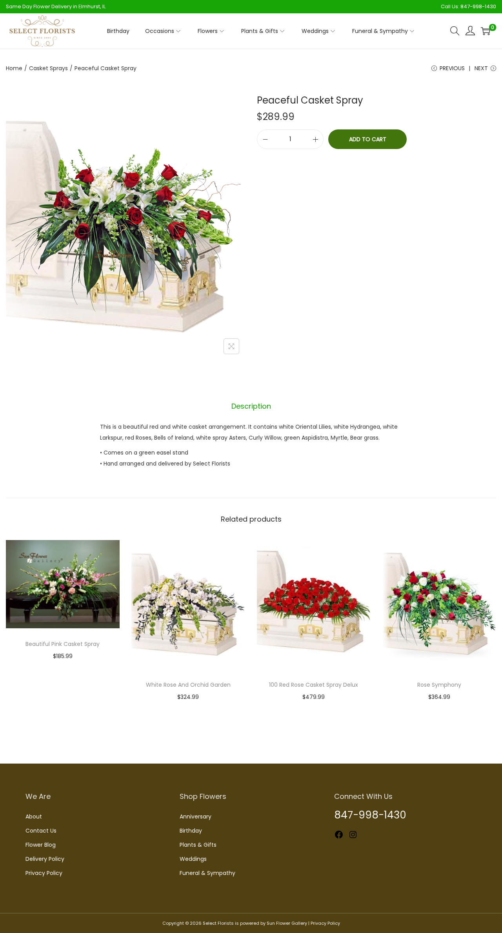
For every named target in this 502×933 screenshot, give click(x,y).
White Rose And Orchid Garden (188, 685)
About (33, 816)
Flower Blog (40, 845)
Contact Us (40, 831)
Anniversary (195, 816)
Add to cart (367, 139)
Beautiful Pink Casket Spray (62, 644)
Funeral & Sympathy (207, 873)
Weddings (193, 859)
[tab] (251, 406)
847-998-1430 (478, 6)
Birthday (191, 831)
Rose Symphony (439, 685)
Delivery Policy (44, 859)
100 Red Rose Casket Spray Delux (313, 685)
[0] (485, 31)
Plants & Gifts (198, 845)
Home (14, 68)
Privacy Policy (43, 873)
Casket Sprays (48, 68)
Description (251, 406)
